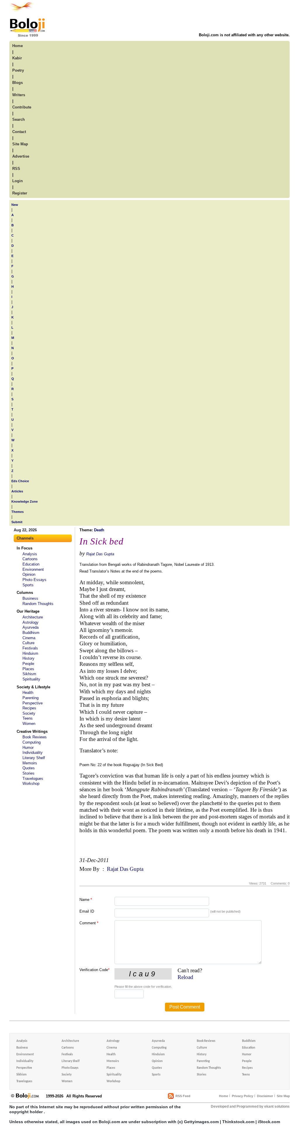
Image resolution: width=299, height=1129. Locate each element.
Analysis (29, 554)
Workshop (30, 783)
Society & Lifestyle (33, 687)
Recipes (29, 708)
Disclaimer (265, 1096)
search (18, 119)
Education (30, 564)
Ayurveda (30, 627)
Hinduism (30, 653)
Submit (16, 522)
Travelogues (32, 778)
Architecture (32, 617)
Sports (28, 585)
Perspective (32, 703)
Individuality (32, 752)
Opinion (28, 574)
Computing (31, 742)
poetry (18, 70)
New (14, 204)
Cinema (28, 638)
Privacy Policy (242, 1096)
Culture (28, 643)
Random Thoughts (37, 603)
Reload (185, 977)
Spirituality (31, 679)
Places (28, 669)
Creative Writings (32, 731)
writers (18, 95)
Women (28, 723)
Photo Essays (34, 580)
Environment (33, 569)
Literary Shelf (33, 758)
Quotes (28, 768)
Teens (27, 718)
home (17, 46)
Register (19, 193)
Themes (17, 511)
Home (223, 1096)
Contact (19, 132)
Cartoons (30, 559)
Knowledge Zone (24, 501)
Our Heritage (28, 611)
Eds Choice (20, 481)
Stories (28, 773)
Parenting (30, 698)
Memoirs (29, 763)
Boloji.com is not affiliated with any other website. (244, 35)
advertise (20, 156)
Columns (25, 592)
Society (28, 713)
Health (27, 692)
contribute (21, 107)
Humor (28, 747)
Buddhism (30, 632)
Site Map (283, 1096)
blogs (17, 82)
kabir (17, 58)
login (17, 181)
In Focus (24, 548)
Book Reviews (34, 737)
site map (20, 144)
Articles (17, 491)
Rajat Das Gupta (100, 554)
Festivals (30, 648)
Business (30, 598)
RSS (16, 168)
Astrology (30, 622)
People (28, 663)
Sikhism (29, 674)
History (28, 658)
